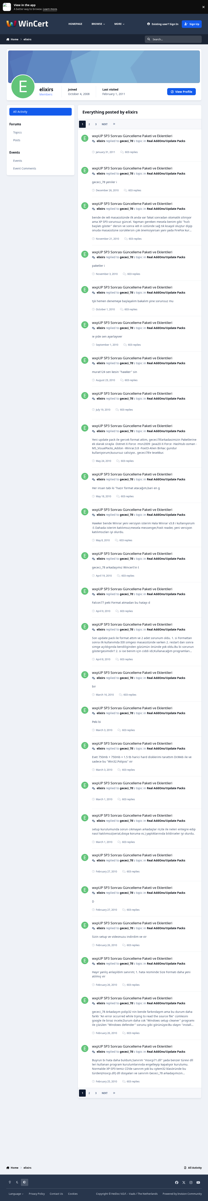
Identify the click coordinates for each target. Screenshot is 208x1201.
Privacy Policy (37, 1194)
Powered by (182, 1194)
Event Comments (24, 168)
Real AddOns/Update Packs (166, 141)
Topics (17, 132)
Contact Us (56, 1194)
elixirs (101, 141)
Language (15, 1194)
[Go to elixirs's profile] (84, 138)
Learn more (8, 7)
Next (104, 124)
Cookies (73, 1194)
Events (17, 161)
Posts (16, 140)
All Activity (20, 112)
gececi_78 (126, 141)
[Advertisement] (104, 1131)
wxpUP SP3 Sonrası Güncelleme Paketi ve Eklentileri (132, 135)
